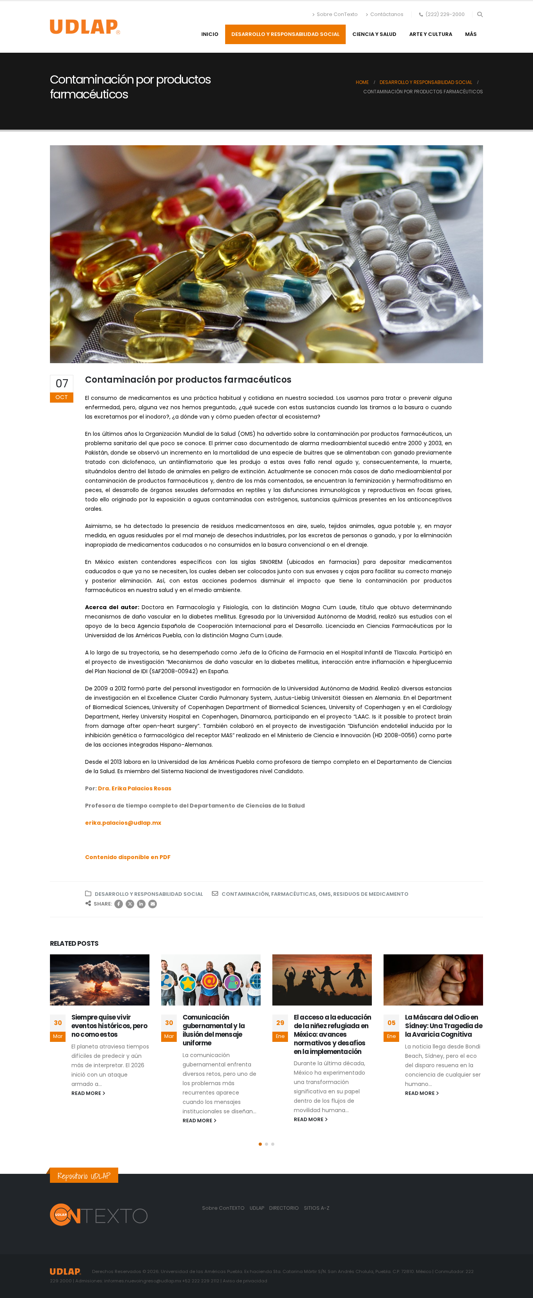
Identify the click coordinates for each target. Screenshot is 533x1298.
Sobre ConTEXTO (223, 1208)
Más (471, 34)
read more (86, 1093)
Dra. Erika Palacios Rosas (134, 788)
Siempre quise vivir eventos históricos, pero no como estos (109, 1026)
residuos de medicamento (371, 894)
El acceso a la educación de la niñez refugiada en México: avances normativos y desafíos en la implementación (332, 1034)
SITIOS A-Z (316, 1208)
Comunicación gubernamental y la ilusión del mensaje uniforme (214, 1030)
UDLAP (257, 1208)
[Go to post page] (99, 980)
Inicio (210, 34)
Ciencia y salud (374, 34)
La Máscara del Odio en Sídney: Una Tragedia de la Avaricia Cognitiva (443, 1026)
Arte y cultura (430, 34)
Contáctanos (386, 14)
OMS (324, 894)
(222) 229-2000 (445, 14)
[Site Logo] (85, 27)
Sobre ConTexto (337, 14)
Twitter (130, 904)
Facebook (118, 904)
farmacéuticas (293, 894)
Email (152, 904)
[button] (479, 14)
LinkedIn (141, 904)
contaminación (245, 894)
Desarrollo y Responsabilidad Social (285, 34)
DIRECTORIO (284, 1208)
